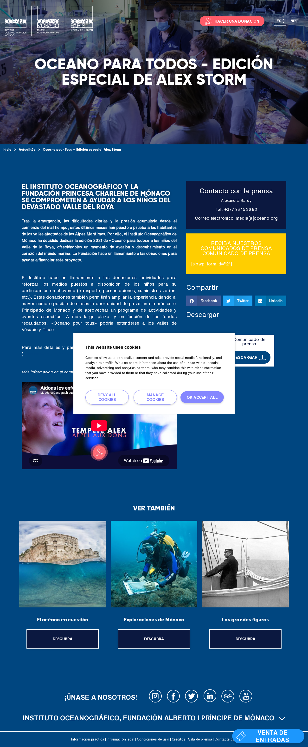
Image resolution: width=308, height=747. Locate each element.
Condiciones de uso (153, 739)
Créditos (179, 739)
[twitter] (191, 697)
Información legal (120, 739)
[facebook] (173, 697)
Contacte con (226, 739)
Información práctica (87, 739)
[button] (203, 301)
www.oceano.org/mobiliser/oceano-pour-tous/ (71, 354)
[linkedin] (210, 697)
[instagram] (155, 697)
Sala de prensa (200, 739)
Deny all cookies (107, 397)
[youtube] (246, 697)
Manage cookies (155, 397)
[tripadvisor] (228, 697)
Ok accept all (202, 397)
